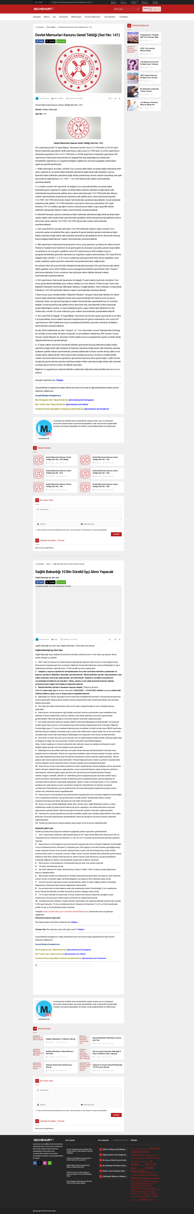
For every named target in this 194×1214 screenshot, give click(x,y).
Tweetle (52, 41)
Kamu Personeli (140, 1169)
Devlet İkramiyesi (140, 1153)
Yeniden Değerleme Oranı (142, 1192)
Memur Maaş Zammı (140, 1181)
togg (146, 1189)
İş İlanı (150, 1200)
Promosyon (154, 1181)
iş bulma (147, 1162)
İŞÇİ (144, 1199)
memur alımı (150, 1178)
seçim (133, 1183)
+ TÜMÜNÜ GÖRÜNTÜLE (120, 1140)
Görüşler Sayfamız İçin (50, 380)
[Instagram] (45, 1163)
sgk (136, 1183)
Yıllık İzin (146, 1193)
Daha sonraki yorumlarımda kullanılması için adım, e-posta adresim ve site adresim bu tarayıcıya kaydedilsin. (72, 530)
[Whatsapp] (50, 1163)
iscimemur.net (44, 98)
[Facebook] (35, 1163)
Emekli (155, 1155)
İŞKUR (140, 1200)
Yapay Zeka (155, 1189)
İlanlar (48, 564)
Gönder (62, 41)
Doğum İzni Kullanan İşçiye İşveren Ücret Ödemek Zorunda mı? (79, 1159)
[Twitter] (40, 1163)
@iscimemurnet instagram (81, 400)
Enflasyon (150, 1157)
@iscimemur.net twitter (77, 404)
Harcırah (134, 1162)
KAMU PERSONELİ (142, 1170)
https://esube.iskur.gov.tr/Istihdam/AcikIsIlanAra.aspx (66, 911)
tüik (149, 1189)
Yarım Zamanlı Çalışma (139, 1191)
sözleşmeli (145, 1188)
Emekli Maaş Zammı (138, 1158)
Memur (136, 1178)
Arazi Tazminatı (143, 1149)
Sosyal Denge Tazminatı (146, 1183)
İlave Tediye (151, 1195)
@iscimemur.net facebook (96, 409)
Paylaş (41, 41)
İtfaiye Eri (134, 1200)
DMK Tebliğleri (51, 27)
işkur (140, 1165)
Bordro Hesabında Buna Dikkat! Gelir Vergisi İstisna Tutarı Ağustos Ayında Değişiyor (80, 1151)
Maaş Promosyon (149, 1175)
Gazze (158, 1158)
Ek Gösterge (148, 1155)
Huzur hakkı (141, 1162)
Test (142, 1189)
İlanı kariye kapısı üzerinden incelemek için (57, 922)
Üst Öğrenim (153, 1193)
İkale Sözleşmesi (137, 1196)
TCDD (139, 1189)
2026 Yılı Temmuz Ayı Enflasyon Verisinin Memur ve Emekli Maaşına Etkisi (79, 1174)
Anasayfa (40, 27)
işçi (143, 1165)
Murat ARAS (109, 1057)
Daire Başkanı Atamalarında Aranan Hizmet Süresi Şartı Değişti (79, 1182)
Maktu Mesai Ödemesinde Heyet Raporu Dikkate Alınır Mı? (71, 2)
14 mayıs (134, 1149)
